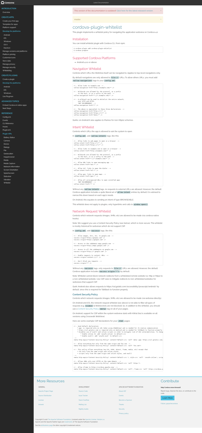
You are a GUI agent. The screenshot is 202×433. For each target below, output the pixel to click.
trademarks (68, 422)
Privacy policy (124, 413)
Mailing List (82, 404)
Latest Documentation (101, 2)
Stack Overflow (84, 400)
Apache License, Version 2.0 (94, 419)
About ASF (122, 391)
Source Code (83, 391)
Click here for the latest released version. (135, 11)
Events (121, 395)
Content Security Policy (88, 309)
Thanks (121, 404)
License (41, 400)
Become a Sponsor (125, 400)
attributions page (47, 425)
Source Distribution (44, 395)
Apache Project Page (45, 391)
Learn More (167, 398)
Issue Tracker (83, 395)
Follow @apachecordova (169, 403)
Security (122, 409)
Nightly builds (83, 409)
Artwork (41, 404)
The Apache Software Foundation (59, 419)
